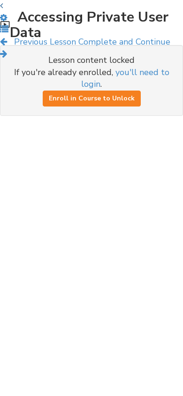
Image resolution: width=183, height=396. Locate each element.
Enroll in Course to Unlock (92, 98)
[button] (4, 29)
